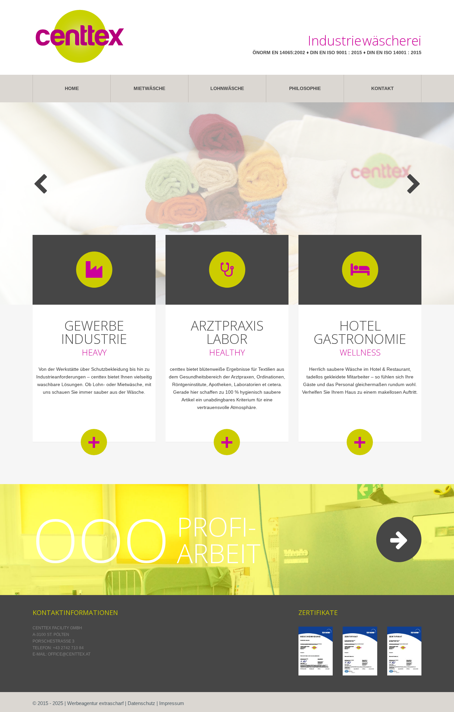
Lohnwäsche (227, 88)
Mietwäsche (149, 88)
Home (72, 88)
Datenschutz (141, 703)
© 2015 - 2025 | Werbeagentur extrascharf (78, 703)
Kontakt (382, 88)
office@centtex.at (69, 654)
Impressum (171, 703)
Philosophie (305, 88)
